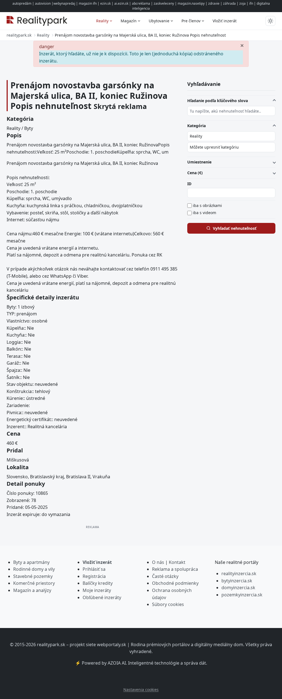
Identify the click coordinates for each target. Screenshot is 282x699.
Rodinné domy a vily (34, 569)
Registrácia (94, 576)
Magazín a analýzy (32, 590)
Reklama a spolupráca (175, 569)
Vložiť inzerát (225, 20)
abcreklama (141, 3)
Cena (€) (195, 172)
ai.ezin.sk (121, 3)
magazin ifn (88, 3)
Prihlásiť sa (94, 569)
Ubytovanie (159, 20)
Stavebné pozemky (33, 576)
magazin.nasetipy (191, 3)
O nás (158, 562)
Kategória (196, 125)
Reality (102, 20)
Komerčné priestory (34, 583)
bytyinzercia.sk (236, 581)
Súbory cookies (168, 604)
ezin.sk (105, 3)
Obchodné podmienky (175, 583)
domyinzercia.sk (238, 588)
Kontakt (177, 562)
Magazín (129, 20)
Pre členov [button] (190, 20)
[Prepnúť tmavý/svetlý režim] (270, 21)
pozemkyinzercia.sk (241, 595)
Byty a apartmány (31, 562)
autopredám (21, 3)
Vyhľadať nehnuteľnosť (234, 228)
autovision (43, 3)
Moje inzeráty (97, 590)
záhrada (229, 3)
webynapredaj (64, 3)
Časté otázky (165, 576)
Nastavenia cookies (141, 689)
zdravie (213, 3)
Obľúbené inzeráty (102, 597)
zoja (242, 3)
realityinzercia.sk (238, 573)
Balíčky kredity (98, 583)
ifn (251, 3)
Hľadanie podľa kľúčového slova (217, 100)
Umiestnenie (199, 162)
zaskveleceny (164, 3)
